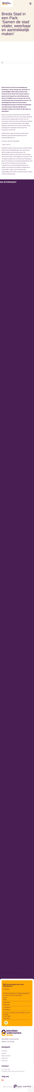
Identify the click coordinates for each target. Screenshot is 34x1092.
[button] (3, 973)
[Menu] (30, 4)
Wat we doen (6, 1056)
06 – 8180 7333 (6, 1069)
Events (4, 1053)
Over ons (5, 1060)
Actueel (4, 1051)
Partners (4, 1058)
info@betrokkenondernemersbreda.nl (13, 1071)
